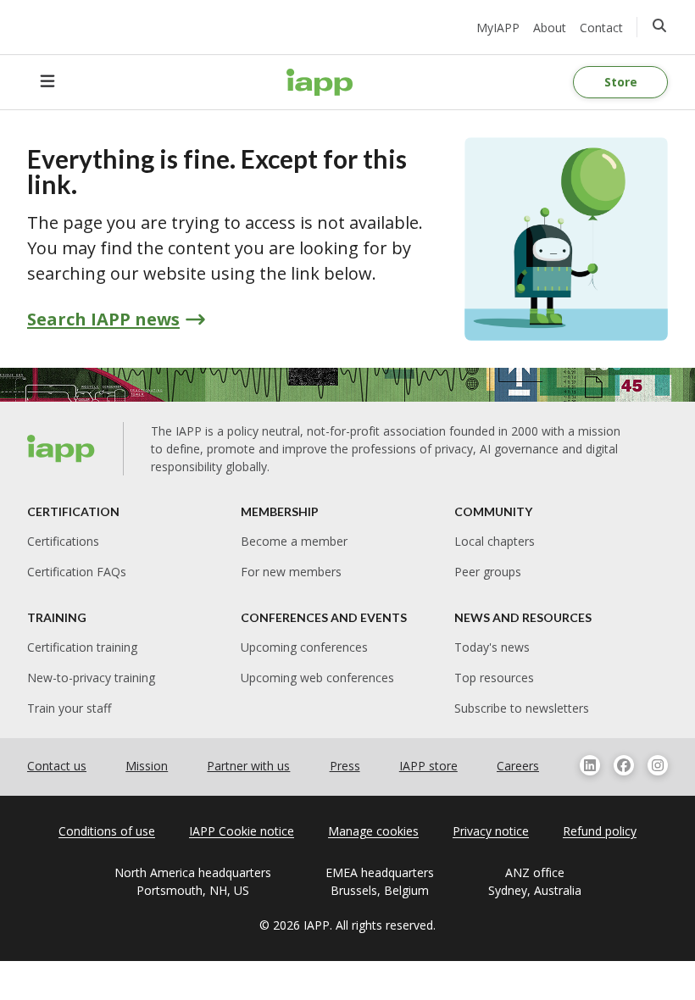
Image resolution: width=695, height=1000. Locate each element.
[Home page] (61, 448)
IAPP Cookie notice (241, 831)
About (549, 27)
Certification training (82, 647)
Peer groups (487, 572)
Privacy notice (491, 831)
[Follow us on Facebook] (623, 765)
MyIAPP (498, 27)
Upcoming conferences (304, 647)
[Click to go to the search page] (659, 25)
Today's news (492, 647)
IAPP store (428, 766)
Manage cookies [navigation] (373, 831)
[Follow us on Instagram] (657, 765)
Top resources (494, 677)
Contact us (56, 766)
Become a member (294, 541)
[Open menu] (47, 82)
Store (620, 82)
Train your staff (69, 708)
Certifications (63, 541)
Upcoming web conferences (317, 677)
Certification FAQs (76, 572)
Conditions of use (106, 831)
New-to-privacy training (91, 677)
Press (345, 766)
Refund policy (600, 831)
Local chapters (494, 541)
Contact (601, 27)
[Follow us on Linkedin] (589, 765)
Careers (518, 766)
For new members (291, 572)
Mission (146, 766)
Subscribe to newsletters (521, 708)
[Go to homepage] (319, 82)
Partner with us (248, 766)
